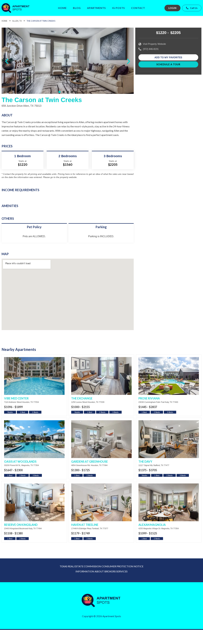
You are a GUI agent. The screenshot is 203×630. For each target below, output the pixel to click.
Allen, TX (17, 21)
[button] (6, 61)
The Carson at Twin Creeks (41, 21)
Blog (77, 7)
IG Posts (118, 7)
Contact (138, 7)
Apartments (96, 7)
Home (62, 7)
